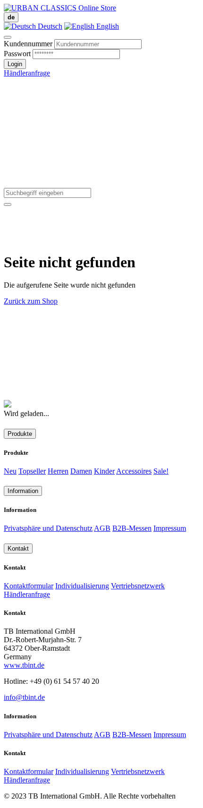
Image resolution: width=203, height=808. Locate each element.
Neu (10, 471)
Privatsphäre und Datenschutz (48, 528)
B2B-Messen (132, 528)
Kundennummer (28, 44)
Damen (81, 471)
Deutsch (49, 26)
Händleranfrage (27, 73)
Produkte (20, 433)
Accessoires (134, 471)
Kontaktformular (28, 586)
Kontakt (18, 548)
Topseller (32, 471)
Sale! (161, 471)
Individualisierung (82, 586)
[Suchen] (7, 204)
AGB (102, 528)
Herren (58, 471)
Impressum (169, 528)
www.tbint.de (24, 665)
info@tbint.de (24, 697)
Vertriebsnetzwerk (138, 586)
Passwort (17, 54)
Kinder (104, 471)
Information (23, 490)
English (106, 26)
